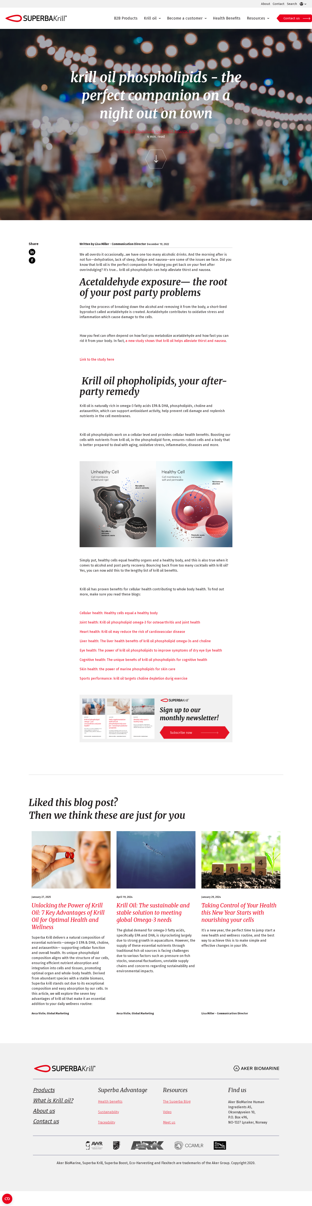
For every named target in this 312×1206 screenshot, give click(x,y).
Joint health (164, 131)
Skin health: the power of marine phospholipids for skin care (127, 669)
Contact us (292, 18)
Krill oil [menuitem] (150, 18)
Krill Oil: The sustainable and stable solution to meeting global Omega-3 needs (153, 912)
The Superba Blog (176, 1102)
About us (44, 1111)
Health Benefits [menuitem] (226, 18)
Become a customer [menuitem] (184, 18)
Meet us (169, 1122)
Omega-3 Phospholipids (136, 131)
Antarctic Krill (184, 131)
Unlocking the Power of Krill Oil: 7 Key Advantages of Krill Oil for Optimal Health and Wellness (68, 916)
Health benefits (110, 1102)
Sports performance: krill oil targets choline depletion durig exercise (133, 678)
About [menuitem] (265, 4)
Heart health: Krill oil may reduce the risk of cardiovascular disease (132, 632)
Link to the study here (97, 359)
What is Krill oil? (53, 1100)
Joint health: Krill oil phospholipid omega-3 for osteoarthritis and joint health (140, 622)
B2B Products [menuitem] (126, 18)
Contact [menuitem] (278, 4)
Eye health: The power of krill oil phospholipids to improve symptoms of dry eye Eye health (151, 650)
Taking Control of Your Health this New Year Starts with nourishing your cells (239, 912)
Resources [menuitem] (256, 18)
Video (167, 1112)
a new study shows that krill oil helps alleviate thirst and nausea (175, 341)
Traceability (106, 1122)
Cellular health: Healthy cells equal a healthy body (119, 613)
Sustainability (108, 1112)
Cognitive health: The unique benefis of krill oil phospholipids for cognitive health (144, 660)
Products (44, 1090)
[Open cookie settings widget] (7, 1199)
